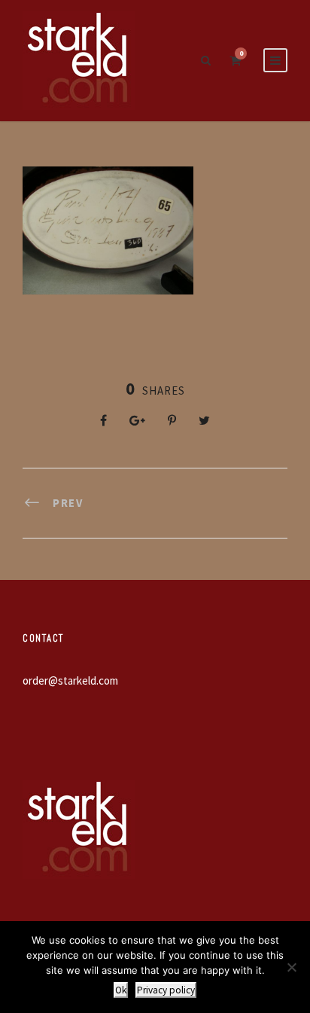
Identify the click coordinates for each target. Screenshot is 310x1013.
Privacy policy (166, 990)
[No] (291, 967)
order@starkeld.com (70, 680)
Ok (120, 990)
